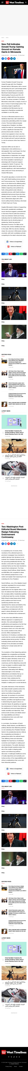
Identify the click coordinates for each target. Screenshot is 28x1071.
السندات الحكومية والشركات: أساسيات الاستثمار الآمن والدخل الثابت (14, 478)
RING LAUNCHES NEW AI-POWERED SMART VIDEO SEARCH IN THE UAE (17, 403)
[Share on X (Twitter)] (5, 58)
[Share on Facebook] (2, 58)
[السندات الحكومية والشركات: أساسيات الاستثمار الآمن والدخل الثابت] (14, 468)
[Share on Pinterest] (8, 58)
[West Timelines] (15, 2)
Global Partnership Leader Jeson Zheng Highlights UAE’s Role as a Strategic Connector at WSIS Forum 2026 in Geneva (17, 385)
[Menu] (2, 2)
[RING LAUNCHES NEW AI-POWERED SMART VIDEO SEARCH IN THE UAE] (4, 404)
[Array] (14, 270)
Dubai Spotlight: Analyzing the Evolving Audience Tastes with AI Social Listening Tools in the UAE (14, 432)
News (2, 41)
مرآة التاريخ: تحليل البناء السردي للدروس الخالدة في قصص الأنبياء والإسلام (15, 455)
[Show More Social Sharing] (17, 58)
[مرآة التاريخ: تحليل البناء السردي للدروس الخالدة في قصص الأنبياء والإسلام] (14, 446)
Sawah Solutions (15, 1064)
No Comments (14, 55)
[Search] (26, 2)
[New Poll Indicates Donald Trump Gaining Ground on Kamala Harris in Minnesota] (14, 70)
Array (2, 279)
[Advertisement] (14, 20)
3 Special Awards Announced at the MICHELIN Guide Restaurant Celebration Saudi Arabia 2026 (17, 395)
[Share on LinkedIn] (11, 58)
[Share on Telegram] (14, 58)
